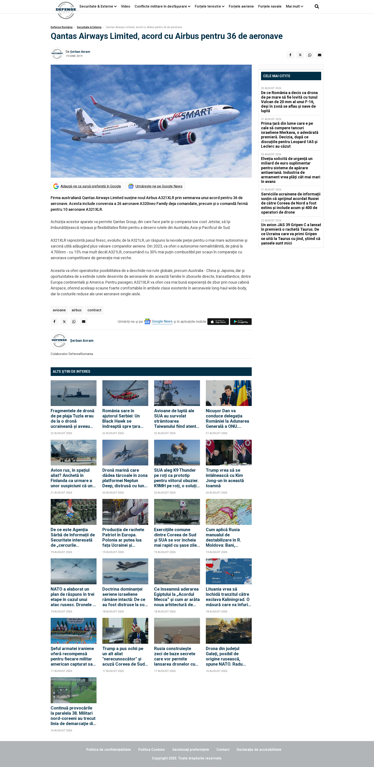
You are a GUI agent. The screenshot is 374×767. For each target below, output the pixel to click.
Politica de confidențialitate (108, 750)
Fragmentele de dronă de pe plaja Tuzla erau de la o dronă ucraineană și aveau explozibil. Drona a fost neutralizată (73, 418)
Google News (162, 321)
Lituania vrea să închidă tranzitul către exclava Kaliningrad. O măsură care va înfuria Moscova (228, 596)
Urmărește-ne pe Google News (158, 186)
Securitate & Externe (96, 6)
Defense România (62, 27)
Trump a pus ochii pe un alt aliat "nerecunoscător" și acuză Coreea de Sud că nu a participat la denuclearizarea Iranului (123, 656)
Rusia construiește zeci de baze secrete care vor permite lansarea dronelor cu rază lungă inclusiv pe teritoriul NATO (175, 656)
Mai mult (293, 6)
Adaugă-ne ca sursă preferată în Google (91, 186)
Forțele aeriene (241, 6)
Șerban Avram (80, 51)
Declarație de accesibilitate (259, 750)
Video (125, 6)
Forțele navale (270, 6)
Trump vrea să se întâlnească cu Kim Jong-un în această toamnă (225, 478)
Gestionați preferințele (190, 750)
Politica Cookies (151, 750)
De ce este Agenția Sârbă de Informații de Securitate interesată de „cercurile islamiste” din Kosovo (73, 537)
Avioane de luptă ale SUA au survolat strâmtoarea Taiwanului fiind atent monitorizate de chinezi (175, 418)
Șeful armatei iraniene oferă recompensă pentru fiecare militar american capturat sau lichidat (73, 656)
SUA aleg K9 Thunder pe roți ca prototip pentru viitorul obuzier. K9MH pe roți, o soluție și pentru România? (176, 478)
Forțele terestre (208, 6)
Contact (222, 750)
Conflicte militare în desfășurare (161, 6)
